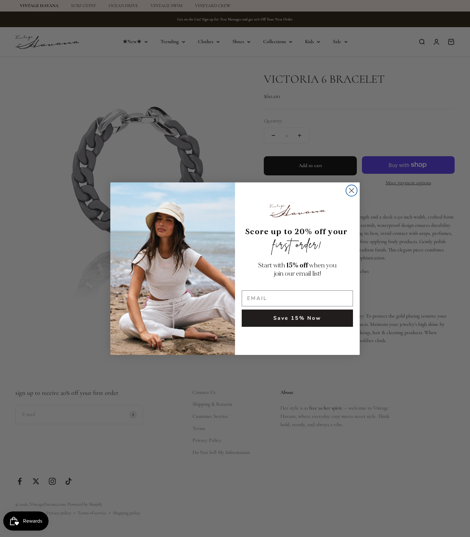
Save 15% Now (297, 318)
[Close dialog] (351, 190)
